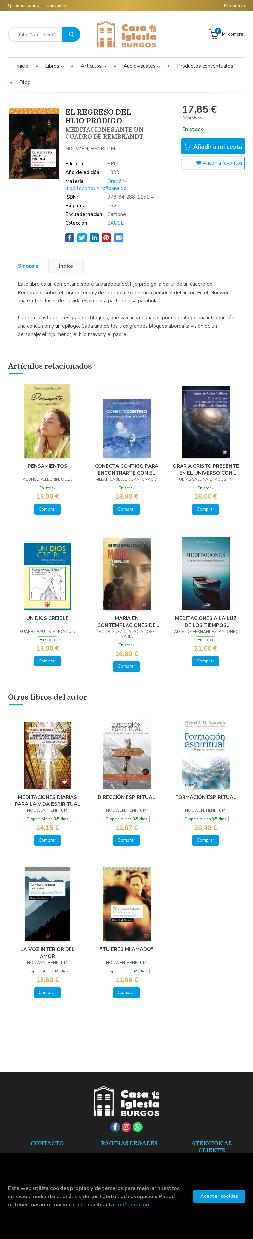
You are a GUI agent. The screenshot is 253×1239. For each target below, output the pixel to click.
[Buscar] (71, 34)
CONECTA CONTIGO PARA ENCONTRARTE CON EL (126, 469)
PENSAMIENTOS (47, 466)
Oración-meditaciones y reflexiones (95, 184)
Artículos (92, 66)
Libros (53, 66)
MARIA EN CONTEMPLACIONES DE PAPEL (126, 621)
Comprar (47, 509)
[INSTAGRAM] (126, 1127)
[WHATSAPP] (138, 1127)
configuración (132, 1204)
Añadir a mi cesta (217, 147)
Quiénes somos (23, 6)
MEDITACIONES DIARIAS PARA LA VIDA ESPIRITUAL (47, 800)
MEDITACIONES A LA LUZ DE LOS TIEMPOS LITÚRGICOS (206, 621)
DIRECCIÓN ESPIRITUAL (126, 797)
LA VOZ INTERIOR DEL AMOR (47, 952)
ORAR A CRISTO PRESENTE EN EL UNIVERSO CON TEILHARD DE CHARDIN (206, 469)
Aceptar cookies (219, 1196)
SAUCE (115, 223)
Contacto (56, 6)
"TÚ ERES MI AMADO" (126, 949)
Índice (66, 266)
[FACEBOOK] (115, 1127)
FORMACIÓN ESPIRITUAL (205, 797)
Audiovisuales (140, 66)
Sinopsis (28, 266)
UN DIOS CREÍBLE (47, 618)
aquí (76, 1204)
